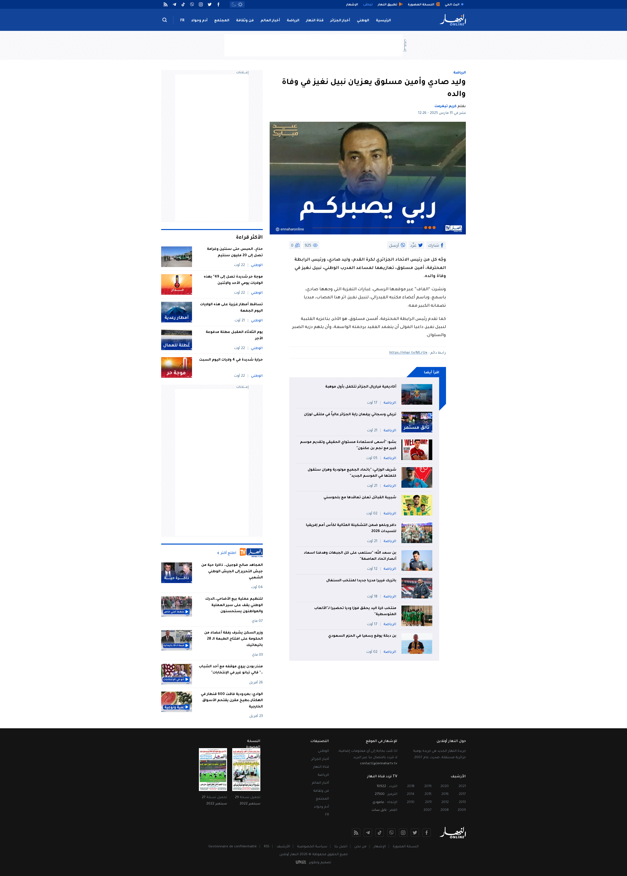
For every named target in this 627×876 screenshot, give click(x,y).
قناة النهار (315, 21)
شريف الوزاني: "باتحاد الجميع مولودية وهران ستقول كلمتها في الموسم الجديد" (352, 473)
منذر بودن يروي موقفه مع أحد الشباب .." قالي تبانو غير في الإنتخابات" (231, 670)
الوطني (363, 21)
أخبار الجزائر (340, 21)
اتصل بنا (340, 847)
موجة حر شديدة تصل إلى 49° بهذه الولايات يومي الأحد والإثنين (233, 280)
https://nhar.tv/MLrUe (408, 353)
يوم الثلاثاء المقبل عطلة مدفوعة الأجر (234, 335)
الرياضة (293, 21)
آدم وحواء (199, 21)
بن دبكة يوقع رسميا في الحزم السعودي (362, 636)
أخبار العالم (270, 21)
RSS (266, 847)
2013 (462, 802)
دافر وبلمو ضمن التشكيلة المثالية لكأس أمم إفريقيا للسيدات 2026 (351, 528)
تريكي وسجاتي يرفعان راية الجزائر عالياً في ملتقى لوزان (350, 415)
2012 (445, 802)
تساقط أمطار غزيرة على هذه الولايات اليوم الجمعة (231, 308)
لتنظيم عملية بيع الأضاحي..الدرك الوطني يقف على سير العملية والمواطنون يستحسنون (234, 605)
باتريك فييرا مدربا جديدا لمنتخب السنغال (361, 581)
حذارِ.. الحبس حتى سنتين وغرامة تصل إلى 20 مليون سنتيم (235, 252)
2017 (462, 794)
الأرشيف (283, 847)
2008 (444, 810)
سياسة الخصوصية (312, 847)
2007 (427, 810)
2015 (428, 794)
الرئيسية (383, 21)
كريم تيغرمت (445, 107)
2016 (445, 794)
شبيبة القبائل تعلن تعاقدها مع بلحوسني (360, 498)
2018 (410, 786)
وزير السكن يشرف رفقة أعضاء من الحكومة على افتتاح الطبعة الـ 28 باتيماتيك (233, 639)
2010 (410, 802)
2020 (444, 786)
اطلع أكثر (228, 553)
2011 (428, 802)
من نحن (360, 847)
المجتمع (221, 21)
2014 (410, 794)
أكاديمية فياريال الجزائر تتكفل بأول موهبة (360, 387)
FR (182, 21)
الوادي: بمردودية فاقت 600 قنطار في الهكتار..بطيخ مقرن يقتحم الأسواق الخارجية (232, 701)
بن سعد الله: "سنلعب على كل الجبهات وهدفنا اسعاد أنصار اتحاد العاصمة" (350, 556)
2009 (462, 810)
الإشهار (380, 847)
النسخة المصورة (406, 847)
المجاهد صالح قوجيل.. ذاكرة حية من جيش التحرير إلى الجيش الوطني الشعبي (232, 571)
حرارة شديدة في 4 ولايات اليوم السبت (231, 360)
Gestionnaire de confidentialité (232, 847)
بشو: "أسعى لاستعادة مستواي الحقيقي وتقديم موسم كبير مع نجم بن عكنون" (348, 445)
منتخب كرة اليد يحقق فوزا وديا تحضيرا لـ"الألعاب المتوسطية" (355, 612)
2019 (428, 786)
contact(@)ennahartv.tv (378, 764)
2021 (462, 786)
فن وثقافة (245, 21)
